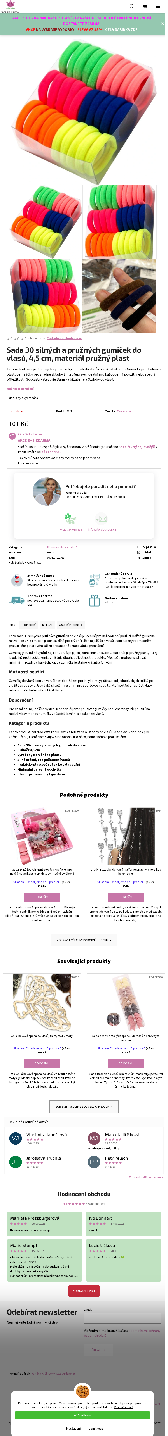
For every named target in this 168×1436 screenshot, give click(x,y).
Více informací (123, 1407)
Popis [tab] (11, 625)
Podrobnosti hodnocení (64, 338)
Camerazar (124, 411)
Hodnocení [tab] (29, 625)
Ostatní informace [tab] (71, 625)
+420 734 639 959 (71, 530)
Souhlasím (84, 1415)
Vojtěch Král (39, 1374)
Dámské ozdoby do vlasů (62, 548)
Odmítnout (96, 1429)
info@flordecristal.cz (102, 530)
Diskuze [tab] (47, 625)
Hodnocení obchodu (84, 1193)
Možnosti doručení (20, 389)
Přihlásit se (98, 1350)
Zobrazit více (84, 1291)
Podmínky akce (28, 463)
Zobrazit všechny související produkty (84, 1107)
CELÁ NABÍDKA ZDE (121, 30)
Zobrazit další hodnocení (145, 1177)
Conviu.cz (54, 1374)
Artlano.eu (69, 1374)
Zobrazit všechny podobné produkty (84, 940)
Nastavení (73, 1428)
